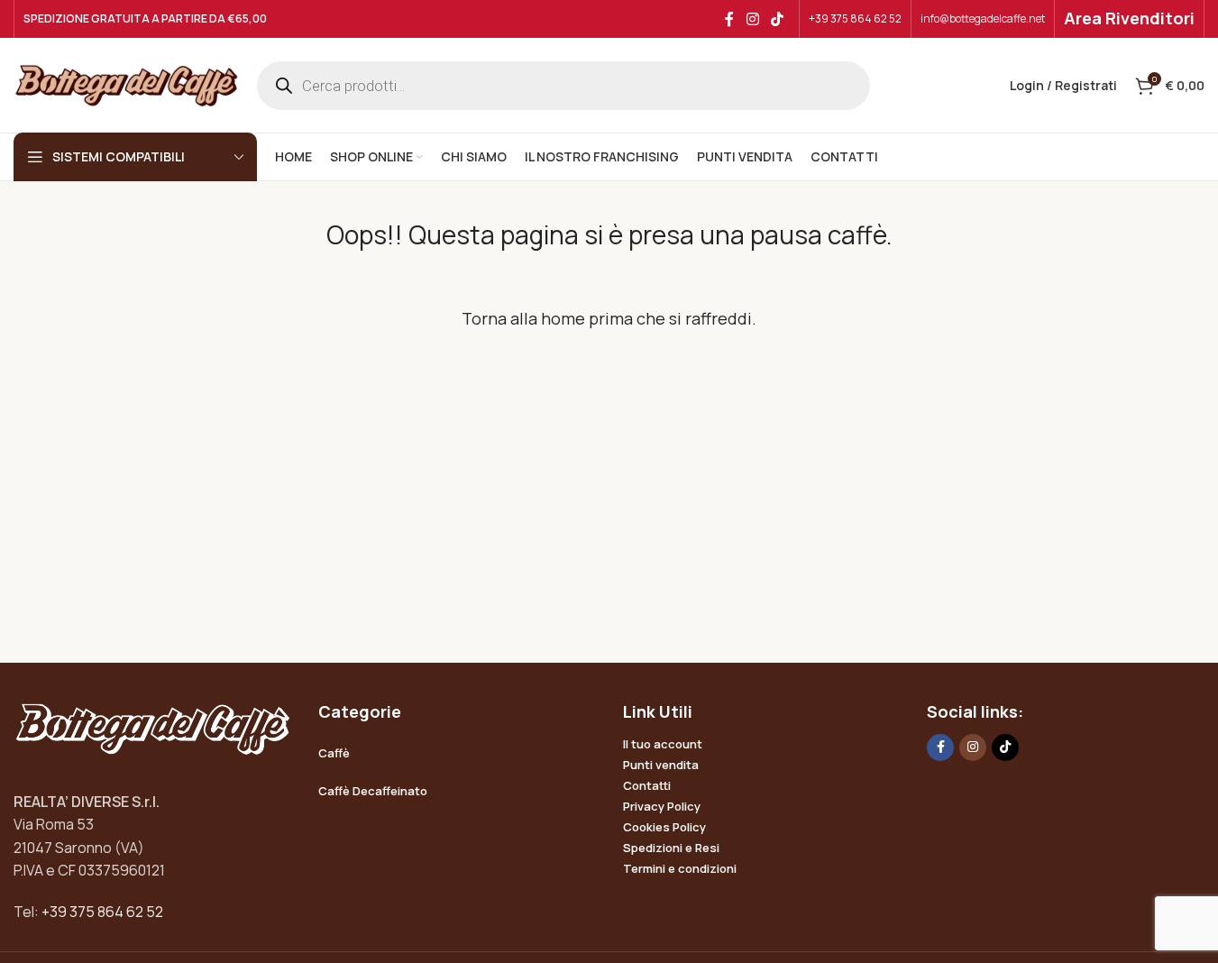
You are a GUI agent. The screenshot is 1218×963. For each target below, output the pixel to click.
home (563, 318)
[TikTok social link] (777, 18)
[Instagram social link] (752, 18)
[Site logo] (126, 84)
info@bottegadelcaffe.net (982, 18)
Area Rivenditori (1129, 18)
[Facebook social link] (729, 18)
